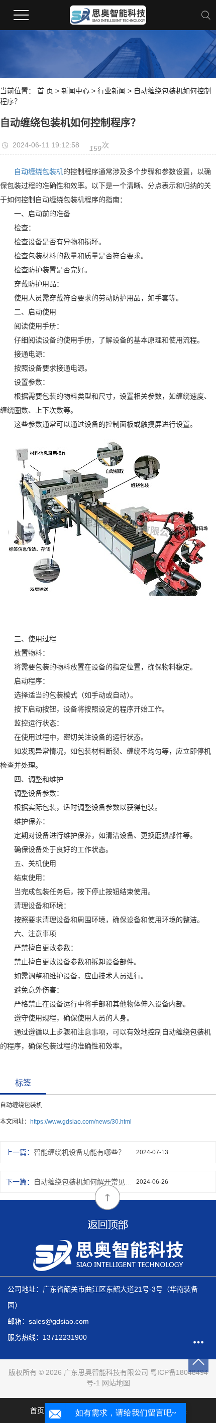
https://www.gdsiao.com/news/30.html (81, 1121)
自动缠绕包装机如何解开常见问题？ (85, 1182)
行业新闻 (111, 91)
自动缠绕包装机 (38, 171)
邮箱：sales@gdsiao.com (48, 1321)
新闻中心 (75, 91)
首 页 (45, 91)
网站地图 (116, 1383)
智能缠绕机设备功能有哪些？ (79, 1152)
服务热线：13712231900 (47, 1337)
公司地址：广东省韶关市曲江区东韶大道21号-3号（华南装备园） (103, 1297)
